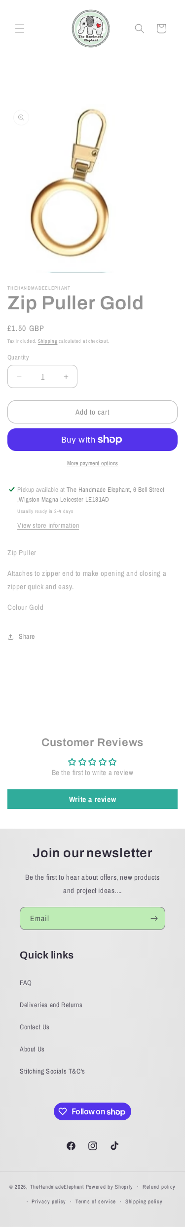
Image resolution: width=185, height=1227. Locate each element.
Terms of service (95, 1201)
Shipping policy (144, 1201)
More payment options (92, 463)
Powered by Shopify (110, 1186)
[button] (20, 28)
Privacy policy (49, 1201)
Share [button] (27, 636)
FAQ (26, 982)
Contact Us (35, 1026)
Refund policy (159, 1186)
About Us (32, 1049)
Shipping (48, 341)
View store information (48, 525)
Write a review (92, 799)
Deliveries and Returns (51, 1004)
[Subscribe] (154, 918)
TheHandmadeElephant (57, 1186)
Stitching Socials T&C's (52, 1071)
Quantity (18, 357)
